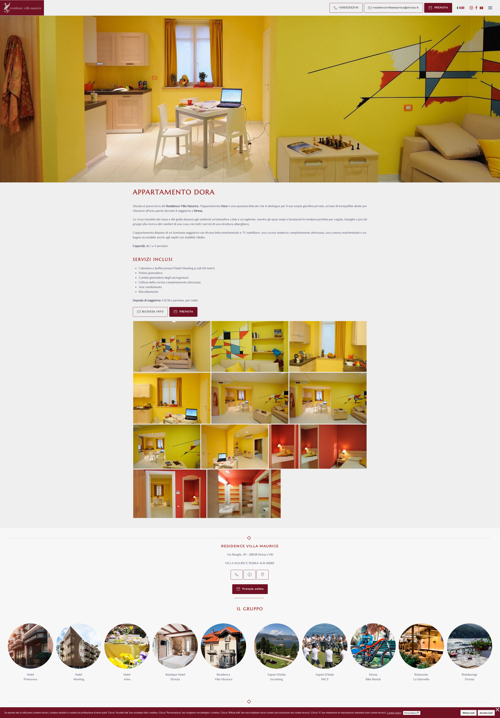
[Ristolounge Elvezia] (469, 654)
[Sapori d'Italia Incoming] (276, 654)
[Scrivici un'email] (250, 575)
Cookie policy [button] (394, 713)
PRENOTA (440, 8)
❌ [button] (498, 710)
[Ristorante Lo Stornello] (421, 654)
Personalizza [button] (411, 713)
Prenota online (252, 589)
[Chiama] (237, 575)
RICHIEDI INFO (152, 312)
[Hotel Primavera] (30, 654)
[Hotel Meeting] (78, 654)
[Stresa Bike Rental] (373, 654)
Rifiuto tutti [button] (469, 713)
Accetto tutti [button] (486, 713)
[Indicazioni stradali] (262, 575)
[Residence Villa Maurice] (223, 654)
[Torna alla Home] (22, 8)
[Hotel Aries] (127, 654)
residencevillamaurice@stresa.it (395, 8)
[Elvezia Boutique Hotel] (175, 654)
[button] (490, 8)
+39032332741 (348, 8)
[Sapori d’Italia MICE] (324, 654)
